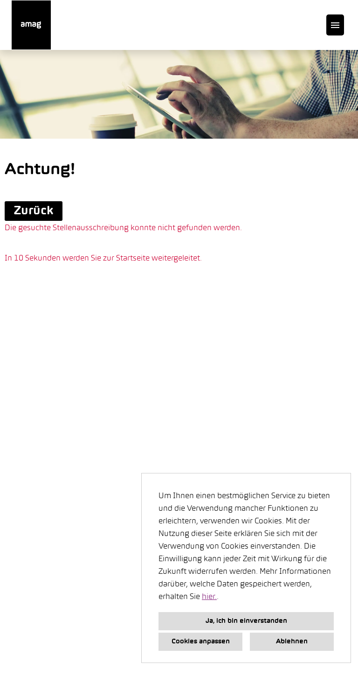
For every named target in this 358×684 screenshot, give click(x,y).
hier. (209, 597)
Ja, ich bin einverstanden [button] (246, 621)
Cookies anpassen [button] (201, 642)
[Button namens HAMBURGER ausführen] (335, 24)
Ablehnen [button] (292, 642)
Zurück (33, 211)
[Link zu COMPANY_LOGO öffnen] (31, 24)
